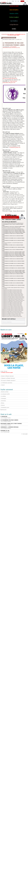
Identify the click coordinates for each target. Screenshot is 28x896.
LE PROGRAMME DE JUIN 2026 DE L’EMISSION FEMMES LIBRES (13, 226)
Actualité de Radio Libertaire (8, 34)
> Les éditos (3, 396)
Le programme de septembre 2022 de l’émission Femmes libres (13, 300)
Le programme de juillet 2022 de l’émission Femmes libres (12, 301)
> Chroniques (3, 398)
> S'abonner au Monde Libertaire (8, 378)
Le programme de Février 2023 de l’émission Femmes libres (12, 294)
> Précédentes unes (5, 407)
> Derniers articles (4, 391)
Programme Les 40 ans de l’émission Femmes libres (11, 227)
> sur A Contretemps (5, 431)
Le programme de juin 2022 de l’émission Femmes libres (12, 302)
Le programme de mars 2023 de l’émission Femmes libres (12, 293)
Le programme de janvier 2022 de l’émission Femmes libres (12, 308)
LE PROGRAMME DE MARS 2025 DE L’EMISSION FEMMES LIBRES (13, 255)
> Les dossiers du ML (5, 394)
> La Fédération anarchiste (6, 382)
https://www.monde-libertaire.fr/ (10, 78)
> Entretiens (3, 400)
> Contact (3, 385)
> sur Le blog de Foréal (5, 417)
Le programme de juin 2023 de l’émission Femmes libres (12, 289)
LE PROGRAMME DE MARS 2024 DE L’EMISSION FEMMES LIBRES (13, 272)
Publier (15, 1)
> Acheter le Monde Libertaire (7, 376)
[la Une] (7, 1)
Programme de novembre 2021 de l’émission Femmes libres (12, 310)
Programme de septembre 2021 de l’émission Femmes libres (12, 312)
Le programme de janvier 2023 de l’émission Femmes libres (12, 295)
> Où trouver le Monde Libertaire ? (8, 380)
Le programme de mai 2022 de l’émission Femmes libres (12, 303)
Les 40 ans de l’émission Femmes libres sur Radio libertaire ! (13, 223)
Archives (14, 29)
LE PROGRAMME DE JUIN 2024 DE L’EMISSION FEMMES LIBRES (13, 270)
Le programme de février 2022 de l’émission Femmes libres (12, 307)
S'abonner (18, 1)
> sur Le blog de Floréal (9, 420)
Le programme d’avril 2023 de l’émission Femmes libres (12, 292)
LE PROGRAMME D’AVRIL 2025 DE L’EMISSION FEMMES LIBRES (13, 254)
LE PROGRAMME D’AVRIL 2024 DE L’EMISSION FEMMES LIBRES (13, 271)
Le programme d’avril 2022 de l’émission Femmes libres (12, 304)
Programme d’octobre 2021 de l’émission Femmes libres (12, 311)
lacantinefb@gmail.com (14, 147)
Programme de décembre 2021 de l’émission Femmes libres (12, 309)
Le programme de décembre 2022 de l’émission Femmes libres (13, 296)
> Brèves (2, 403)
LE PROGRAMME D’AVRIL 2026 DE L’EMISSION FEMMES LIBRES (13, 231)
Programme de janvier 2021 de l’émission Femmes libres (12, 316)
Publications (13, 1)
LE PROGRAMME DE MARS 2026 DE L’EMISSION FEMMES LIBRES (13, 232)
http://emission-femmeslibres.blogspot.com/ (10, 81)
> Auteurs (3, 405)
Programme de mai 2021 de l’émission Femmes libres (11, 315)
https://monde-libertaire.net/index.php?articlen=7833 (11, 47)
